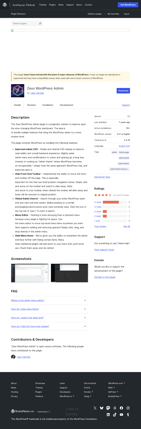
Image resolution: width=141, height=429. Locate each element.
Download (123, 90)
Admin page (124, 152)
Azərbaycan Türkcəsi (46, 411)
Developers (65, 392)
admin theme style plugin (120, 169)
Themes (39, 387)
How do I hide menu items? (25, 309)
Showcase (40, 383)
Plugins (38, 392)
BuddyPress (115, 396)
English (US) (124, 146)
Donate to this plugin (104, 277)
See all (126, 226)
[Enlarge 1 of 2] (45, 267)
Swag (87, 396)
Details (17, 105)
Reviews (31, 105)
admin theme (123, 163)
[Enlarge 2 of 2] (84, 267)
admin (114, 152)
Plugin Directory (18, 14)
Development (66, 105)
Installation (47, 105)
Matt (111, 387)
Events (87, 387)
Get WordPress (128, 5)
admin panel (124, 158)
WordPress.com (116, 383)
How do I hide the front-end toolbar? (30, 326)
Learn (62, 383)
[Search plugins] (40, 23)
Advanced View (102, 177)
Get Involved (90, 383)
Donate (88, 392)
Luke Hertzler (37, 93)
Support (126, 105)
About (14, 383)
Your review (100, 226)
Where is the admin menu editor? (27, 300)
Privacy (14, 396)
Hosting (14, 392)
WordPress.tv (67, 396)
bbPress (113, 392)
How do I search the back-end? (27, 317)
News (13, 387)
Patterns (39, 396)
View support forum (104, 249)
